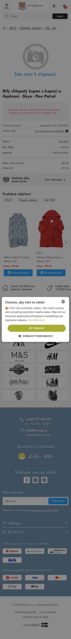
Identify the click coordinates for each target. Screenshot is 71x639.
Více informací (36, 320)
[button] (35, 336)
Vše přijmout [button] (36, 328)
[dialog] (35, 319)
